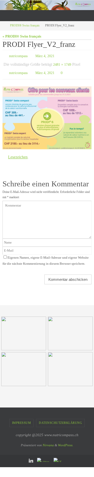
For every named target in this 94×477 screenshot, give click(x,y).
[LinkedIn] (31, 456)
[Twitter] (44, 455)
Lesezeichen (18, 153)
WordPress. (65, 440)
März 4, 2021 (44, 55)
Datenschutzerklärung (60, 418)
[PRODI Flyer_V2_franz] (47, 114)
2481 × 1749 (62, 63)
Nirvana (48, 440)
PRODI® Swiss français (25, 25)
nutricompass (18, 55)
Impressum (21, 418)
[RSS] (59, 455)
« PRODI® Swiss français (22, 36)
